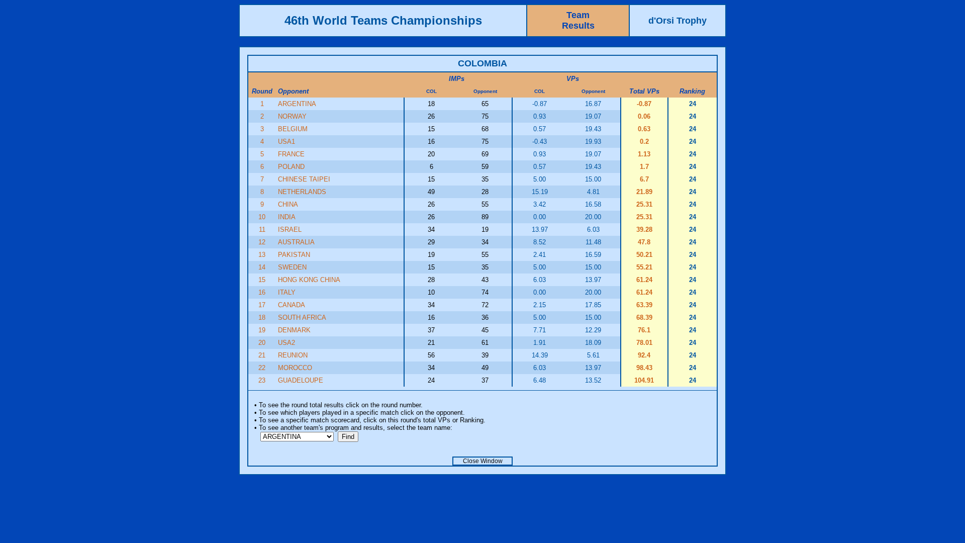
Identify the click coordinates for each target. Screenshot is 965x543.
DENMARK (294, 330)
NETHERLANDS (302, 192)
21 (261, 355)
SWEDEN (292, 267)
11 (262, 229)
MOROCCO (295, 368)
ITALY (287, 292)
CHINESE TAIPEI (304, 179)
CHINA (288, 204)
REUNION (293, 355)
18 (261, 317)
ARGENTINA (297, 104)
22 (261, 368)
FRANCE (291, 154)
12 (261, 242)
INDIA (287, 217)
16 (261, 292)
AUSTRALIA (296, 242)
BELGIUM (293, 129)
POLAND (291, 166)
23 (261, 380)
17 (261, 305)
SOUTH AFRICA (302, 317)
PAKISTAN (294, 254)
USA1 (286, 141)
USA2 (286, 342)
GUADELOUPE (300, 380)
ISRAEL (290, 229)
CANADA (291, 305)
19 (261, 330)
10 (261, 217)
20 (261, 342)
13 (261, 254)
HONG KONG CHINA (309, 280)
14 (261, 267)
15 (261, 280)
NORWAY (292, 116)
